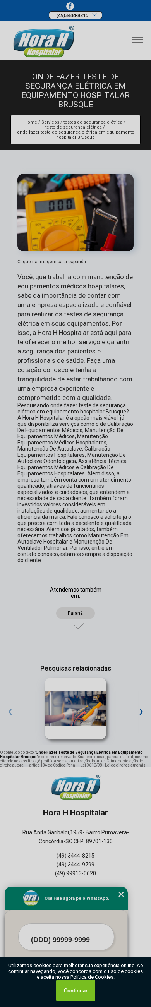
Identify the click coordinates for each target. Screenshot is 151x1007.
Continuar (76, 990)
